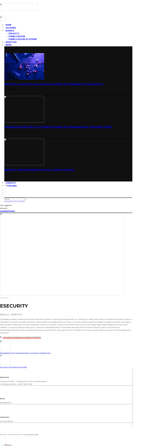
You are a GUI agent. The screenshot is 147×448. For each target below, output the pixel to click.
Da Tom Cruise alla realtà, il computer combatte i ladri (25, 353)
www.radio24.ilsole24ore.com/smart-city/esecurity (22, 337)
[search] (26, 199)
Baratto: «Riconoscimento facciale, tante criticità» (39, 169)
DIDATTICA (11, 42)
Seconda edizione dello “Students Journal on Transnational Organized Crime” (58, 127)
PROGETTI (14, 33)
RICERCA (10, 31)
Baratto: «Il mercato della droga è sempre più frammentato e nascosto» (54, 84)
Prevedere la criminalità (13, 367)
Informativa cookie (31, 434)
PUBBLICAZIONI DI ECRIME (23, 39)
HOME (8, 25)
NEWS (9, 45)
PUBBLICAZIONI (17, 36)
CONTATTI (11, 183)
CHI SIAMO (11, 28)
